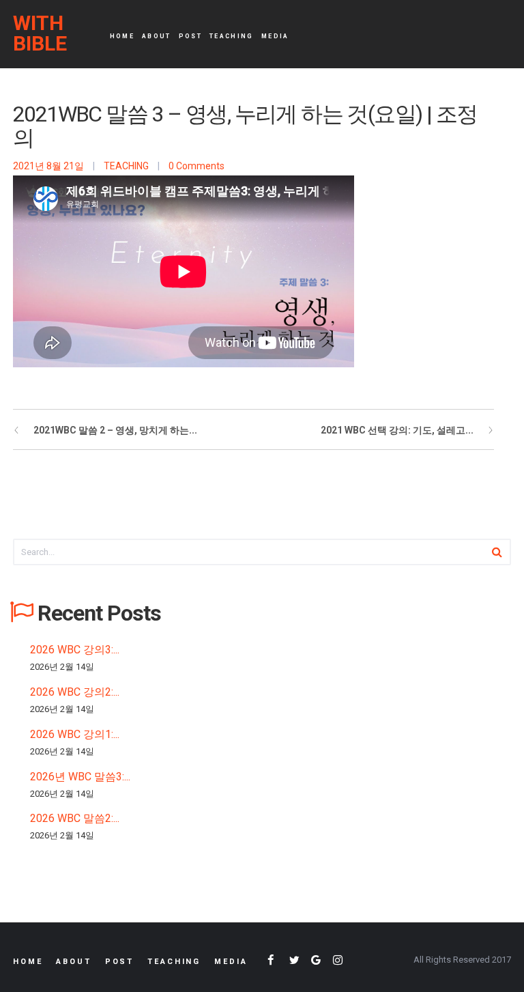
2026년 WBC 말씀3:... (80, 776)
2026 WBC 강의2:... (74, 691)
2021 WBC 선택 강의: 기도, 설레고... (397, 430)
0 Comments (196, 165)
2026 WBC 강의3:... (74, 649)
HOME (122, 36)
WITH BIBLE (40, 33)
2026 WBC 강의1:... (74, 734)
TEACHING (231, 36)
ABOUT (156, 36)
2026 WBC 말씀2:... (74, 818)
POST (190, 36)
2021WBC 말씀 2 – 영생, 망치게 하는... (115, 430)
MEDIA (275, 36)
